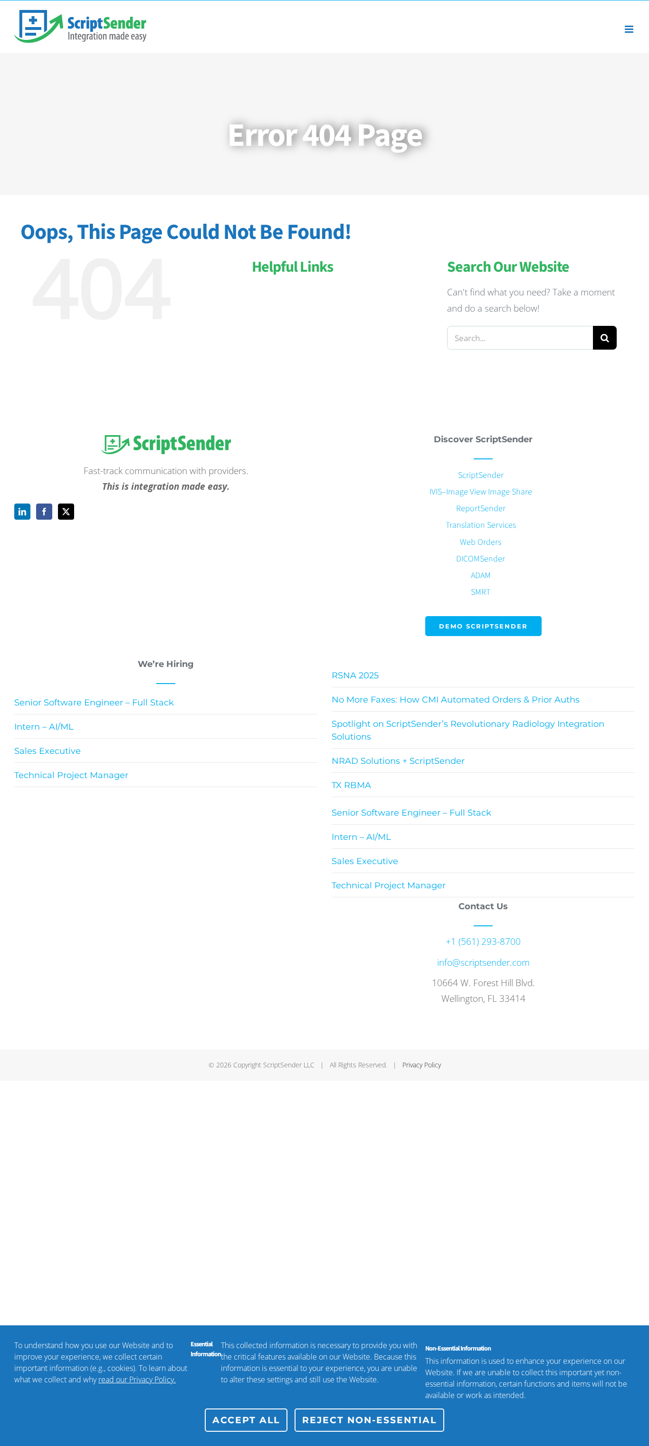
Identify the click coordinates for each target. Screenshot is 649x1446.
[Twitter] (66, 512)
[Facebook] (44, 512)
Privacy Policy (421, 1064)
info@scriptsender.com (483, 962)
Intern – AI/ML (44, 727)
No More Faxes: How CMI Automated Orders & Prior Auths (456, 699)
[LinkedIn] (22, 512)
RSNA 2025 (355, 675)
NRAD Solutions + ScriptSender (398, 761)
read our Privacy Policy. (137, 1379)
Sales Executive (47, 751)
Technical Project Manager (71, 775)
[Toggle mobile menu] (630, 29)
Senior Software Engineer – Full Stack (94, 702)
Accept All (246, 1420)
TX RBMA (351, 785)
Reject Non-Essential (369, 1420)
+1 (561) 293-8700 (483, 941)
